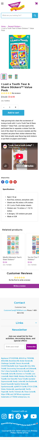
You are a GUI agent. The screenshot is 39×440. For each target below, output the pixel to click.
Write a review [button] (19, 286)
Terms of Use (22, 433)
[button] (6, 93)
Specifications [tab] (8, 189)
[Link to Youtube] (34, 418)
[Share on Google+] (11, 182)
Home (3, 26)
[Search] (35, 15)
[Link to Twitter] (26, 418)
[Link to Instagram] (4, 418)
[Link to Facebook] (11, 418)
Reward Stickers (14, 26)
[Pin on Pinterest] (15, 182)
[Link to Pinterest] (18, 418)
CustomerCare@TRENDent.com (15, 310)
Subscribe (31, 347)
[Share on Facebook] (2, 182)
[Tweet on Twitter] (6, 182)
